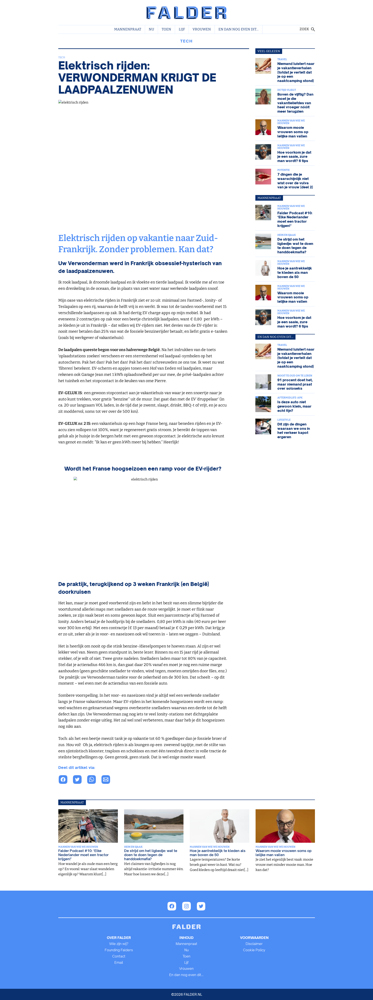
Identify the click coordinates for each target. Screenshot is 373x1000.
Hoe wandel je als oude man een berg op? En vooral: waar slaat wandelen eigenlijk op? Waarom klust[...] (88, 869)
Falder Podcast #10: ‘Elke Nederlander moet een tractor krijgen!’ (294, 219)
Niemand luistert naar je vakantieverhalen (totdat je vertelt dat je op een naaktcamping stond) (296, 72)
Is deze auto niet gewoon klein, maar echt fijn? (294, 406)
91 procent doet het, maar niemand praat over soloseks (295, 384)
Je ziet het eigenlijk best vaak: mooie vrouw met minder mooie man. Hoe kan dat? (284, 865)
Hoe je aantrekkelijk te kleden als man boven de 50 (294, 272)
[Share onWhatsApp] (94, 780)
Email (118, 962)
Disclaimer (254, 944)
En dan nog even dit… (238, 29)
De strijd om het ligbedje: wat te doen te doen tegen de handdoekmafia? (295, 245)
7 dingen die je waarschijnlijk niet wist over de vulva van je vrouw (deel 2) (295, 180)
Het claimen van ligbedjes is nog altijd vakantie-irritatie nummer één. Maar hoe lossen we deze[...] (153, 869)
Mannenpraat (127, 29)
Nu (151, 29)
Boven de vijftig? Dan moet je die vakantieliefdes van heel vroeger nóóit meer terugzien (295, 102)
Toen (166, 29)
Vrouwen (202, 29)
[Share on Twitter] (80, 780)
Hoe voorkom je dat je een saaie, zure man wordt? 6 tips (294, 156)
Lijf (182, 29)
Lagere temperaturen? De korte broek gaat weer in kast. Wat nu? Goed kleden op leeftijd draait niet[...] (219, 865)
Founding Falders (119, 950)
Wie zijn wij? (118, 944)
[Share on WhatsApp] (65, 780)
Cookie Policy (254, 950)
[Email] (108, 780)
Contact (118, 956)
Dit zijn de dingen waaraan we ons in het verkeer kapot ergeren (293, 430)
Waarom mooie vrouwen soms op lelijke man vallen (292, 131)
